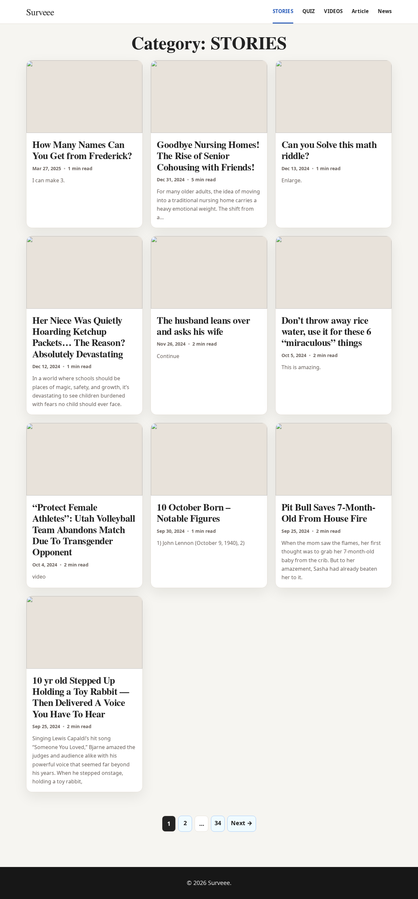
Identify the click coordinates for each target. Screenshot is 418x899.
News (385, 11)
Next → (241, 823)
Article (360, 11)
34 (218, 823)
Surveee (40, 12)
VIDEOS (333, 11)
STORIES (283, 11)
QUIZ (308, 11)
